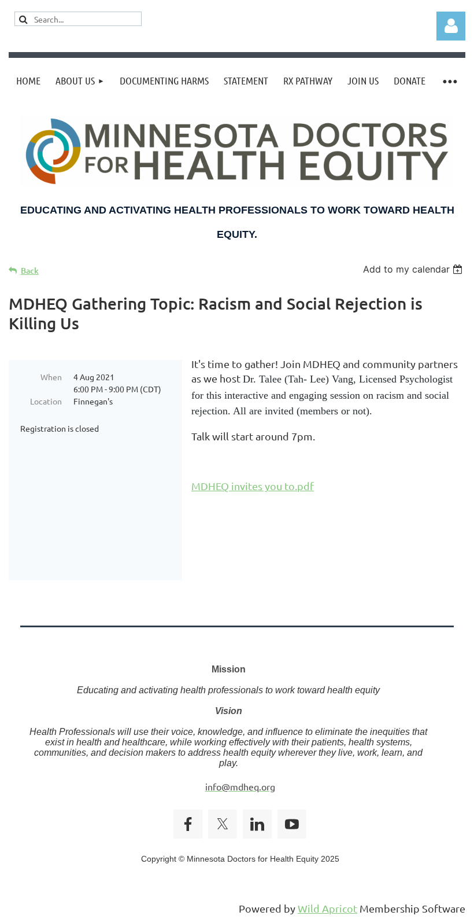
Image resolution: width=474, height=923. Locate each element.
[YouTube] (291, 824)
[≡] (449, 81)
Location (46, 401)
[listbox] (414, 269)
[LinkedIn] (257, 824)
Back (30, 270)
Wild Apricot (327, 908)
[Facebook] (187, 824)
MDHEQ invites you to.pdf (252, 486)
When (51, 377)
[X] (222, 824)
